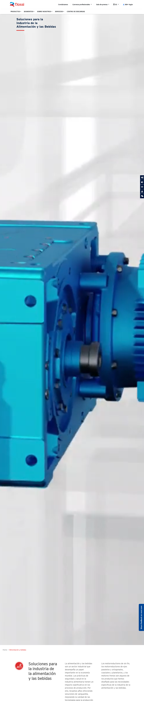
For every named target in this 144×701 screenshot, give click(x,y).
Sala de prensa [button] (102, 4)
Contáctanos (63, 4)
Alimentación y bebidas (17, 650)
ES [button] (116, 4)
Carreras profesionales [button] (81, 4)
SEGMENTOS (28, 11)
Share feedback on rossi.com (141, 617)
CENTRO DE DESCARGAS (76, 11)
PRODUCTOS (15, 11)
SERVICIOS (59, 11)
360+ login (129, 4)
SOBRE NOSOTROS (44, 11)
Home (5, 650)
